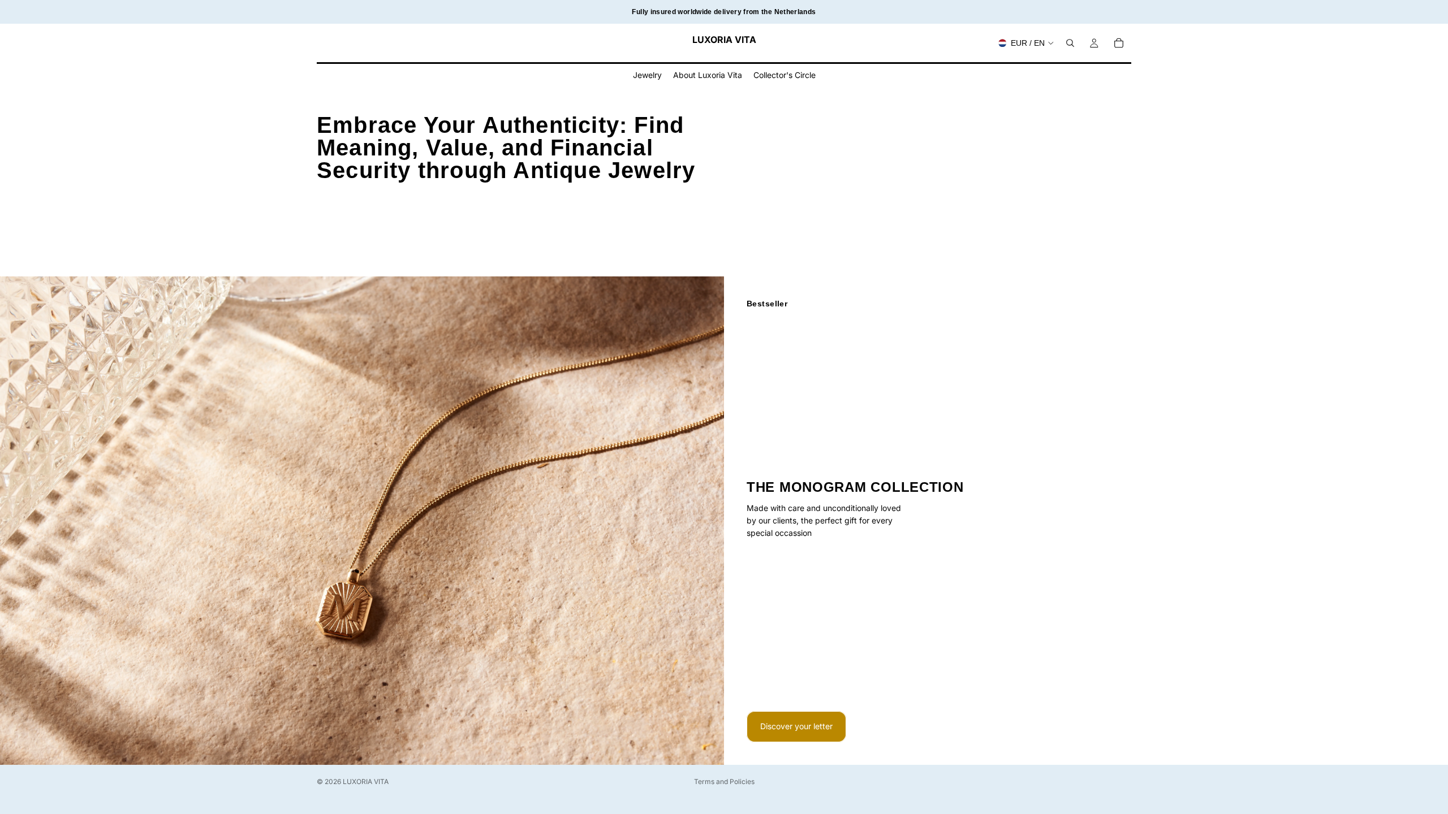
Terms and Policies (724, 781)
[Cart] (1118, 43)
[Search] (1070, 43)
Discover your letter (796, 726)
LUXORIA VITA (366, 781)
